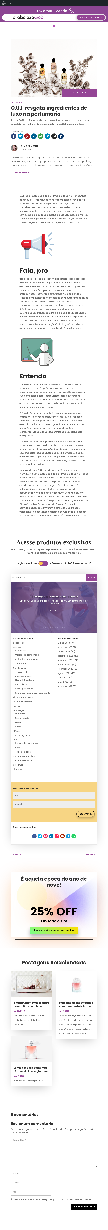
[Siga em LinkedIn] (51, 836)
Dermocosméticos (22, 676)
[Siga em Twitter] (40, 836)
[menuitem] (3, 3)
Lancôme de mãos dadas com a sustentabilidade (76, 1004)
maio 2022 (62, 682)
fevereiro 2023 (64, 647)
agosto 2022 (64, 673)
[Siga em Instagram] (45, 836)
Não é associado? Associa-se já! (70, 563)
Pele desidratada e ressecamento (32, 693)
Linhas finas (21, 684)
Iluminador (20, 713)
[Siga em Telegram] (68, 836)
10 (64, 627)
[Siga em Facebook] (34, 836)
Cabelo (17, 647)
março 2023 (63, 642)
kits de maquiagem (23, 697)
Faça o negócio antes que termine (54, 930)
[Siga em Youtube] (62, 836)
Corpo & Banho (21, 672)
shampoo (18, 769)
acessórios (18, 642)
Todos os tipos (23, 751)
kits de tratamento (22, 701)
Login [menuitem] (11, 3)
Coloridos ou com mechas (29, 659)
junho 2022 (63, 677)
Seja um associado (91, 17)
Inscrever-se (86, 813)
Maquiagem (19, 710)
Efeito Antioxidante (24, 680)
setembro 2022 (65, 669)
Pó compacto (22, 718)
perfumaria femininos (24, 756)
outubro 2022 (64, 664)
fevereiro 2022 (64, 686)
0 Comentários (20, 172)
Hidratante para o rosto (27, 743)
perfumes (16, 102)
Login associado (27, 563)
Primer (18, 722)
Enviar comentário (84, 1206)
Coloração (20, 650)
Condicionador (21, 668)
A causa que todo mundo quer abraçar (54, 596)
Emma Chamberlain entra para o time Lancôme (31, 1004)
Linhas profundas (24, 688)
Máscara (17, 731)
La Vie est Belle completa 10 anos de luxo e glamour (31, 1069)
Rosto (18, 726)
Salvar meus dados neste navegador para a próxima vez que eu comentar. (53, 1199)
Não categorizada (22, 735)
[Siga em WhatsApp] (73, 836)
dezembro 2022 (65, 655)
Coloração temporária (27, 655)
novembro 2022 (65, 660)
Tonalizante (21, 663)
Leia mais (54, 610)
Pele (15, 739)
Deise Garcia (31, 145)
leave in (17, 706)
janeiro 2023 (63, 651)
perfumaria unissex (23, 760)
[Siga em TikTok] (57, 836)
